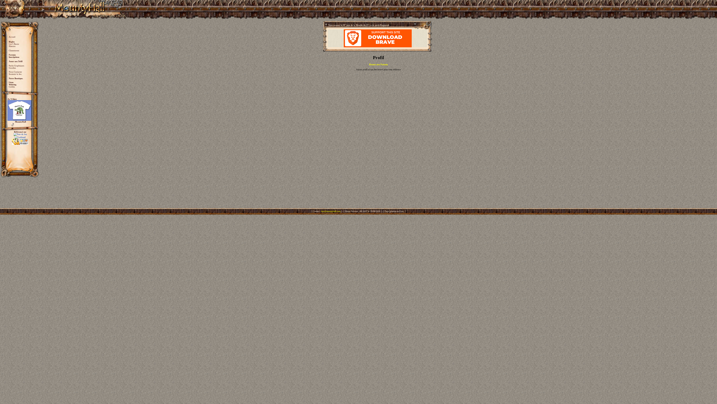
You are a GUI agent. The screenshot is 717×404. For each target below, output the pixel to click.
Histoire (12, 46)
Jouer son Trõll (15, 61)
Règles (12, 42)
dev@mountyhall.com (331, 211)
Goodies (12, 68)
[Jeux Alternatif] (20, 140)
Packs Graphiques (16, 66)
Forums (12, 55)
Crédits (12, 87)
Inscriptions (14, 57)
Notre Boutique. (16, 78)
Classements (14, 50)
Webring (12, 84)
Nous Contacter (15, 72)
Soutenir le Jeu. (15, 74)
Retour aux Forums (378, 64)
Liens (11, 82)
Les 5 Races (14, 44)
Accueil (12, 37)
